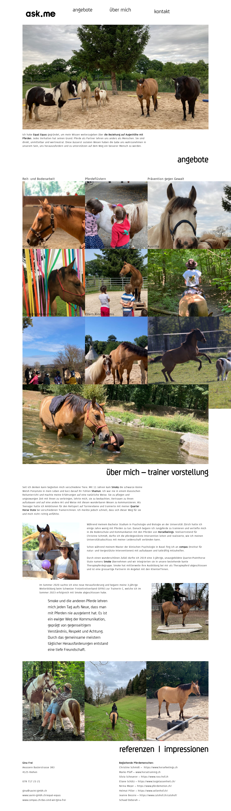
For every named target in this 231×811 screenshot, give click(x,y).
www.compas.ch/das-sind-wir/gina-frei (44, 800)
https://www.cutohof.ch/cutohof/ (158, 795)
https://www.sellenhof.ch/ (153, 790)
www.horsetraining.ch (148, 772)
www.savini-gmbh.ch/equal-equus (41, 795)
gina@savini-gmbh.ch (34, 790)
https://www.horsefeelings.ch (161, 767)
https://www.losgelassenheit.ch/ (156, 781)
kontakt (162, 11)
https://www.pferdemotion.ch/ (154, 786)
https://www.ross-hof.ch (154, 776)
